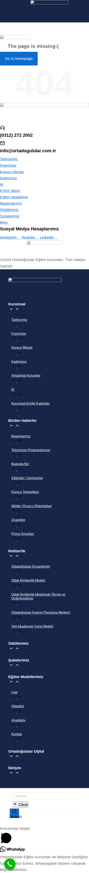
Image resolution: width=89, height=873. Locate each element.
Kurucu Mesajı (12, 172)
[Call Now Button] (10, 864)
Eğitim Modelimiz (14, 197)
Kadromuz (8, 178)
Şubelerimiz (9, 216)
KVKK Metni (10, 191)
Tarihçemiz (9, 159)
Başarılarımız (11, 203)
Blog (3, 222)
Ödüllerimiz (9, 210)
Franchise (8, 165)
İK (2, 185)
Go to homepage (19, 59)
